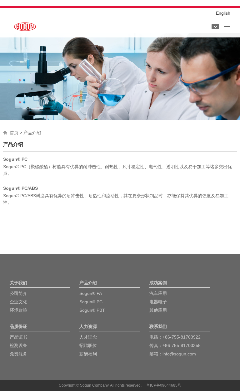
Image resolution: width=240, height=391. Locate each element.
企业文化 (18, 301)
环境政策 (18, 310)
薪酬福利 (88, 353)
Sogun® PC (90, 301)
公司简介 (18, 293)
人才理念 (88, 337)
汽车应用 (158, 293)
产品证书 (18, 337)
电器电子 (158, 301)
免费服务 (18, 353)
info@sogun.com (179, 353)
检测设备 (18, 345)
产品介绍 (32, 132)
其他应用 (158, 310)
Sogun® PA (90, 293)
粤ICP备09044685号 (163, 385)
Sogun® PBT (92, 310)
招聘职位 (88, 345)
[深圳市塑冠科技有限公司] (25, 25)
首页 (14, 132)
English (223, 13)
